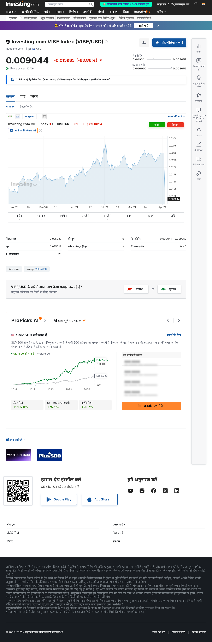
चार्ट (22, 96)
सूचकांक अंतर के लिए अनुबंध (102, 18)
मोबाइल (11, 524)
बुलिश (172, 289)
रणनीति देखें (174, 335)
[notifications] (196, 4)
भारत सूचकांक (30, 18)
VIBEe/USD (41, 269)
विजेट (10, 541)
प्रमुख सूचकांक (47, 18)
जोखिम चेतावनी (199, 632)
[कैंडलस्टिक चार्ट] (10, 116)
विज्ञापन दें (118, 533)
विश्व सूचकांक (63, 18)
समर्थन (116, 541)
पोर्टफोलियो (13, 533)
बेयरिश (139, 289)
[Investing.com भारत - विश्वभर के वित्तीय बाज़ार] (22, 4)
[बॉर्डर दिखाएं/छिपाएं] (44, 116)
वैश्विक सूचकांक (126, 18)
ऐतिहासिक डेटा (26, 106)
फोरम (34, 96)
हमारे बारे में (119, 524)
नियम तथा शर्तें (158, 632)
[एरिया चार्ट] (18, 116)
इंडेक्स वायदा (79, 18)
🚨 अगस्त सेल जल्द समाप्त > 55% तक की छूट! (126, 4)
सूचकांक (13, 18)
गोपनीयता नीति (178, 632)
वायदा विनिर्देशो (144, 18)
